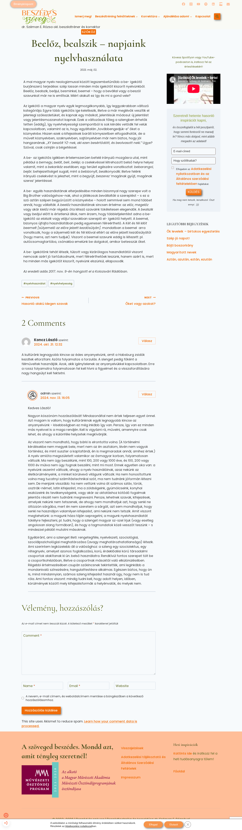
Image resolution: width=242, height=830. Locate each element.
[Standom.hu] (221, 4)
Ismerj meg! (83, 16)
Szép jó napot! (178, 238)
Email (74, 686)
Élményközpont (23, 4)
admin (45, 393)
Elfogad (153, 824)
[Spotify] (206, 4)
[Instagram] (191, 4)
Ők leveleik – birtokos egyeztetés (193, 231)
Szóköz (88, 32)
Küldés (193, 192)
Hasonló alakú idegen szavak (45, 301)
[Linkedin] (213, 4)
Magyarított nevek (181, 252)
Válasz (147, 341)
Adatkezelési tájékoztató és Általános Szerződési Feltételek (143, 763)
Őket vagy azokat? (140, 301)
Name (29, 686)
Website (122, 686)
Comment (32, 635)
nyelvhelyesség (61, 283)
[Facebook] (183, 4)
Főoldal (179, 771)
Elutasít (174, 824)
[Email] (228, 4)
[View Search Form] (217, 16)
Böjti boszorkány (180, 245)
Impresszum (130, 777)
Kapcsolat (202, 16)
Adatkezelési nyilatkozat (78, 826)
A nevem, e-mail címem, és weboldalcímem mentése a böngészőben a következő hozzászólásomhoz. (84, 698)
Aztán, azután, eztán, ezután (189, 259)
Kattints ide (182, 753)
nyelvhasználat (34, 283)
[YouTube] (198, 4)
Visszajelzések (132, 748)
